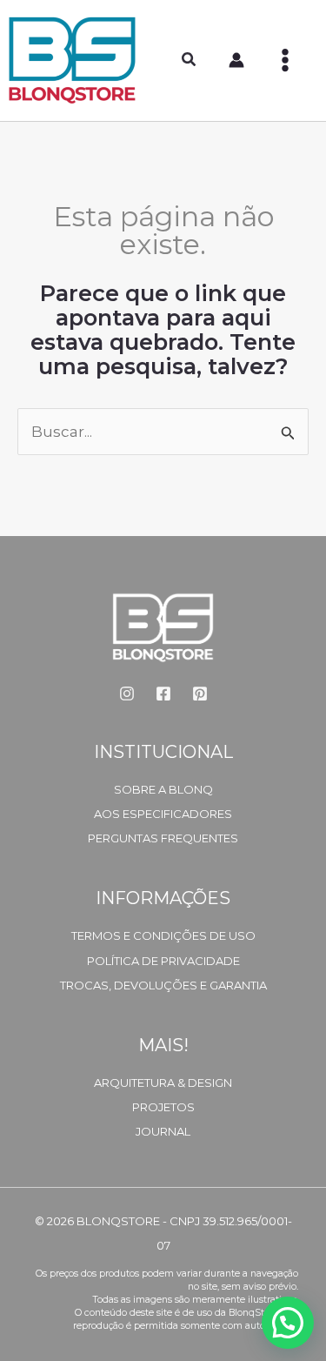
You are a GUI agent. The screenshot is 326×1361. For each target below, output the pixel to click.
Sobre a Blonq (163, 789)
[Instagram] (127, 693)
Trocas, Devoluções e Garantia (163, 985)
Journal (163, 1131)
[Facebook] (163, 693)
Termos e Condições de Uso (163, 935)
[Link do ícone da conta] (236, 60)
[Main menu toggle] (285, 60)
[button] (189, 61)
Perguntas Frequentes (163, 838)
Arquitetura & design (163, 1082)
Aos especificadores (163, 814)
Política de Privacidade (163, 961)
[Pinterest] (200, 693)
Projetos (163, 1107)
